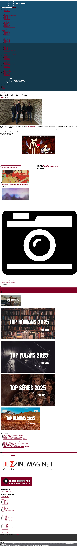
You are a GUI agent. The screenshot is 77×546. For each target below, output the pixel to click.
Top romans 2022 (7, 40)
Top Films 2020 (7, 25)
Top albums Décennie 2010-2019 (10, 15)
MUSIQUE (3, 87)
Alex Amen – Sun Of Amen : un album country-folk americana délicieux (15, 443)
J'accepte (68, 543)
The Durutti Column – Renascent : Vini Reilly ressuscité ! (13, 435)
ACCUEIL (3, 86)
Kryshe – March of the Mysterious (8, 282)
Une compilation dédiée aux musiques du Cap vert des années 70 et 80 (15, 184)
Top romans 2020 (7, 42)
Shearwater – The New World (8, 436)
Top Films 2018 (7, 62)
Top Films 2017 (7, 28)
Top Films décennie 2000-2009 (9, 29)
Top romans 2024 (7, 38)
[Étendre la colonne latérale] (0, 286)
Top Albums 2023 (7, 11)
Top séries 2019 (7, 36)
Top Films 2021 (7, 24)
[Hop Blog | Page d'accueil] (13, 5)
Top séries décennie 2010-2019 (9, 71)
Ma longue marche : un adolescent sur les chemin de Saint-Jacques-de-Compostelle (18, 440)
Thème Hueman (16, 534)
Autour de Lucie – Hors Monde (8, 444)
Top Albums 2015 (7, 19)
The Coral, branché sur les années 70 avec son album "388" (13, 447)
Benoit (2, 97)
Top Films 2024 (7, 21)
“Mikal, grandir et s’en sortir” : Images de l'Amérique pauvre (13, 441)
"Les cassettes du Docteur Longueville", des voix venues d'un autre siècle (16, 446)
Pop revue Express (4, 496)
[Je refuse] (5, 544)
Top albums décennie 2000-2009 (10, 54)
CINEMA (3, 88)
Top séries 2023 (7, 32)
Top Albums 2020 (7, 13)
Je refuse (71, 543)
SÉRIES (3, 89)
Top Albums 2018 (7, 16)
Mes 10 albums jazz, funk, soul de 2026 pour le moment (13, 437)
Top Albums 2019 (7, 14)
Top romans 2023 (7, 39)
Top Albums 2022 (7, 46)
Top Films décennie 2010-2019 (9, 27)
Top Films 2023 (7, 22)
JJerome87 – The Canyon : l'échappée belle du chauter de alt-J (14, 438)
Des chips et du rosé (5, 497)
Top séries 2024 (7, 31)
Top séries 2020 (7, 35)
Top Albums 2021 (7, 12)
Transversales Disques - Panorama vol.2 (10, 445)
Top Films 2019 (7, 26)
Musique (3, 92)
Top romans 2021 (7, 41)
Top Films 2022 (7, 23)
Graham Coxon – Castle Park (8, 442)
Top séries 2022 (7, 33)
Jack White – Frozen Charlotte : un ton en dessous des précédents (15, 439)
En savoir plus (2, 544)
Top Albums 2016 (7, 18)
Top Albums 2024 (7, 10)
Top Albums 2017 (7, 17)
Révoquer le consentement (6, 491)
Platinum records (44, 163)
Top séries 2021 (7, 34)
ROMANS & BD (4, 90)
